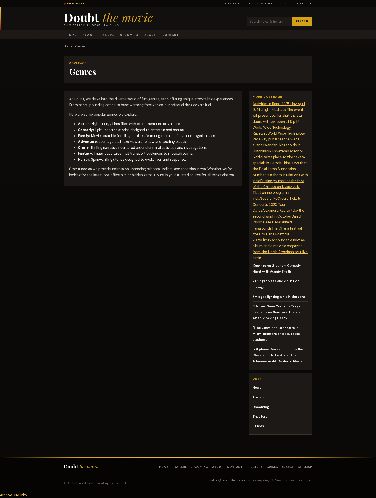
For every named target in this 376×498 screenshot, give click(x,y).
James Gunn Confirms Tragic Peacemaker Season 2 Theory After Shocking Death (277, 312)
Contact (170, 35)
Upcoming (129, 35)
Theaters (260, 416)
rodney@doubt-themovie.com (229, 480)
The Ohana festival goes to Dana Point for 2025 (277, 234)
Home (71, 35)
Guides (258, 426)
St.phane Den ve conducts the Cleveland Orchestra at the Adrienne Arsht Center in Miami (278, 355)
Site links (20, 495)
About (150, 35)
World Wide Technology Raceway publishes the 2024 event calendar (279, 139)
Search (301, 21)
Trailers (106, 35)
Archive (6, 495)
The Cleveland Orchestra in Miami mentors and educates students (276, 334)
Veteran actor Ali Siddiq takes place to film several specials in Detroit (279, 157)
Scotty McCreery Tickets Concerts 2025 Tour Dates (277, 204)
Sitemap (305, 467)
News (87, 35)
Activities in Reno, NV (270, 103)
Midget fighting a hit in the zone (280, 297)
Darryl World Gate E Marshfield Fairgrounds (277, 222)
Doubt (108, 19)
